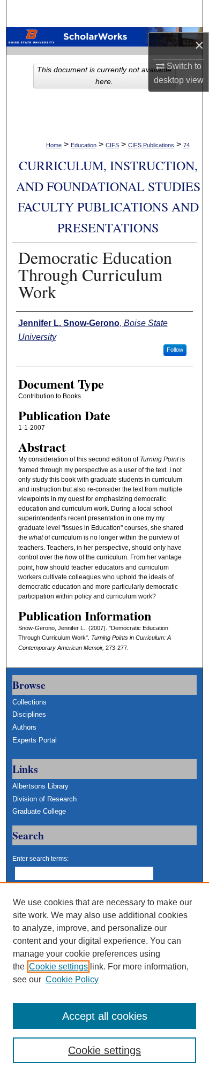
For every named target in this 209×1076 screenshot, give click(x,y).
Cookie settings (58, 966)
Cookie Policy (72, 979)
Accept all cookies (104, 1016)
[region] (104, 979)
